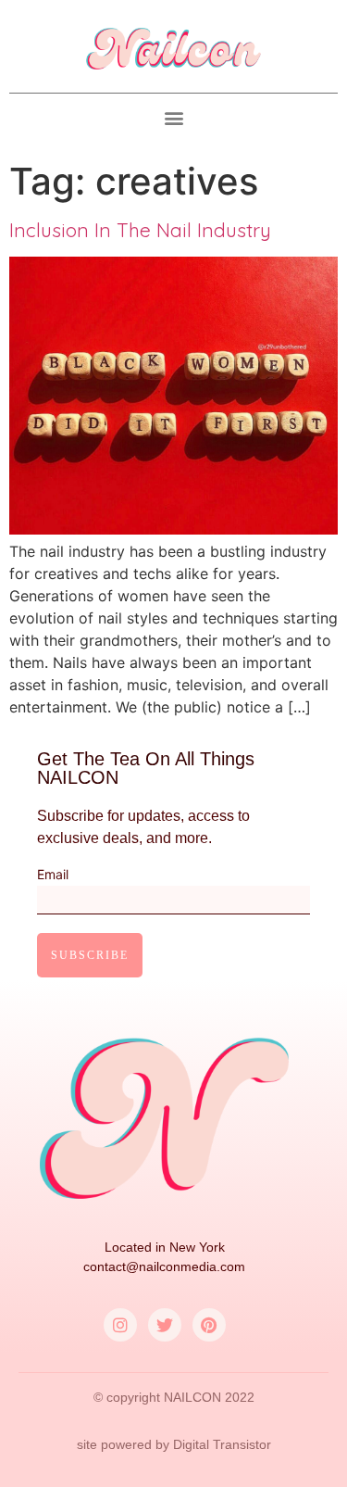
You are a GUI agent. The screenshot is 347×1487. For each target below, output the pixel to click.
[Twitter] (164, 1325)
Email (52, 875)
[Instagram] (120, 1325)
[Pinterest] (209, 1325)
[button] (173, 118)
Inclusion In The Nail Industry (140, 230)
